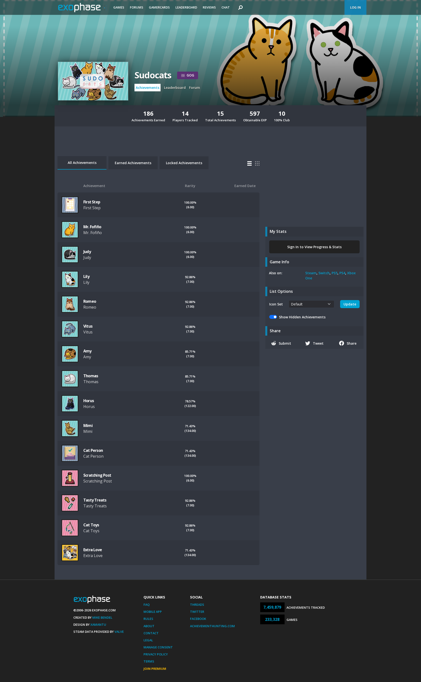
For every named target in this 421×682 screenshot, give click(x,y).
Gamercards (159, 7)
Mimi (88, 425)
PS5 (334, 273)
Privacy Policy (156, 654)
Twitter (197, 611)
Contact (151, 633)
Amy (87, 351)
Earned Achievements (133, 163)
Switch (324, 273)
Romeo (89, 301)
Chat (225, 7)
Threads (197, 604)
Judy (87, 251)
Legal (148, 640)
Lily (86, 276)
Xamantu (98, 624)
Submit (285, 343)
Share (351, 343)
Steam (310, 273)
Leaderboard (186, 7)
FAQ (147, 604)
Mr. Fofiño (92, 226)
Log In (355, 7)
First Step (91, 202)
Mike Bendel (102, 617)
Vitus (87, 326)
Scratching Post (97, 475)
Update (350, 304)
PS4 (342, 273)
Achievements (147, 87)
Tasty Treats (94, 500)
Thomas (90, 376)
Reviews (209, 7)
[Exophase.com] (82, 7)
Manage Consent (158, 647)
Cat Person (93, 450)
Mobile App (153, 611)
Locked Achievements (184, 163)
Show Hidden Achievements (302, 317)
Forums (136, 7)
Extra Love (92, 549)
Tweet (318, 343)
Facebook (198, 618)
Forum (194, 87)
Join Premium (155, 668)
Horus (88, 400)
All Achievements (82, 162)
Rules (148, 618)
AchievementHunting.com (212, 626)
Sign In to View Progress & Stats (314, 247)
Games (118, 7)
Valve (119, 631)
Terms (149, 661)
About (149, 626)
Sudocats (152, 75)
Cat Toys (91, 525)
